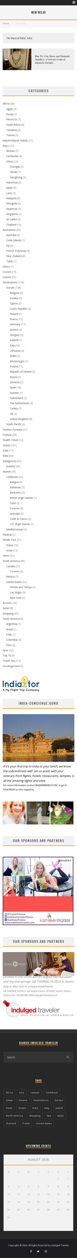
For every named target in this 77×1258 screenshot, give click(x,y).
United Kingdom (19, 419)
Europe (10, 287)
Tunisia (10, 135)
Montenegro (17, 361)
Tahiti (9, 261)
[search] (67, 1057)
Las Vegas (16, 592)
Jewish (59, 1108)
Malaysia (11, 198)
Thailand (11, 224)
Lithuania (15, 350)
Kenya (9, 114)
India (5, 450)
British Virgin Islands (21, 498)
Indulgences (9, 461)
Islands (7, 471)
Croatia (14, 298)
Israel (9, 550)
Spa (49, 1115)
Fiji (7, 245)
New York (15, 597)
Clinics (6, 266)
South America (11, 618)
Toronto (15, 571)
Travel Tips (9, 660)
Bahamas (15, 487)
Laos (9, 193)
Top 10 (7, 655)
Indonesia (12, 182)
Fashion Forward (12, 429)
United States (14, 582)
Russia (13, 377)
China (9, 161)
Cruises (7, 271)
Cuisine (7, 277)
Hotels (6, 445)
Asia (5, 145)
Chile (9, 634)
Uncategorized (11, 666)
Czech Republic (18, 308)
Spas (5, 650)
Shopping (8, 613)
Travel (26, 1123)
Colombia (11, 639)
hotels (22, 1108)
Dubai (9, 545)
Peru (9, 645)
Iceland (14, 340)
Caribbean (12, 477)
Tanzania (11, 130)
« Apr (6, 1229)
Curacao (15, 508)
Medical (7, 534)
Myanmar (11, 209)
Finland (14, 314)
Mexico (10, 576)
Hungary (15, 335)
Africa (6, 103)
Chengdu (15, 166)
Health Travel (10, 440)
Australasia (9, 229)
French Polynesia (16, 250)
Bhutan (10, 151)
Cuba (13, 503)
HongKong (16, 177)
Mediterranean (14, 529)
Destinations (10, 282)
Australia (11, 235)
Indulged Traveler (60, 1245)
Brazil (9, 629)
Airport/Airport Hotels (15, 140)
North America (11, 561)
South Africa (13, 124)
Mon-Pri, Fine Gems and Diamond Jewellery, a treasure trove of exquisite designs (52, 59)
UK (11, 413)
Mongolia (11, 203)
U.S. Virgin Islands (20, 524)
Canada (10, 566)
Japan (9, 187)
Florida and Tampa (21, 587)
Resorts (7, 603)
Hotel (9, 1108)
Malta (13, 356)
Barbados (15, 492)
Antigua (14, 482)
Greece (14, 329)
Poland (14, 366)
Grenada (15, 513)
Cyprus (14, 303)
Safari (6, 608)
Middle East (9, 539)
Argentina (11, 624)
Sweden (14, 392)
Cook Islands (13, 240)
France (14, 319)
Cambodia (12, 156)
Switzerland (16, 398)
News (6, 555)
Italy (12, 345)
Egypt (9, 109)
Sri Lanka (11, 219)
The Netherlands (19, 403)
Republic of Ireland (20, 371)
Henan (13, 172)
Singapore (12, 214)
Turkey (14, 408)
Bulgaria (14, 293)
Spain (13, 387)
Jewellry (10, 466)
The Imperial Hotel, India (19, 38)
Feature (7, 434)
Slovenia (15, 382)
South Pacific (13, 424)
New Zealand (14, 256)
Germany (15, 324)
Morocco (11, 119)
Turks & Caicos (18, 519)
